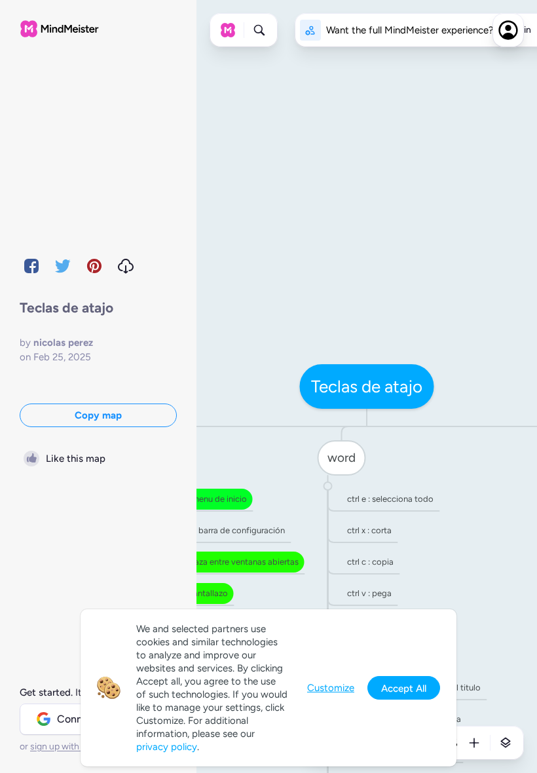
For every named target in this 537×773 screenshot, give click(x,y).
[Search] (259, 30)
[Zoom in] (474, 743)
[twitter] (63, 266)
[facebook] (31, 266)
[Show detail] (505, 743)
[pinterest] (94, 266)
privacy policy (166, 747)
